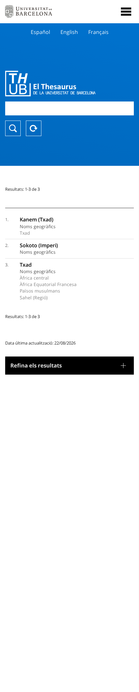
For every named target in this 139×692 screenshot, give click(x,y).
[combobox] (69, 108)
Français (98, 32)
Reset (33, 128)
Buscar (13, 128)
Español (40, 32)
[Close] (126, 11)
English (69, 32)
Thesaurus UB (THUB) (50, 83)
